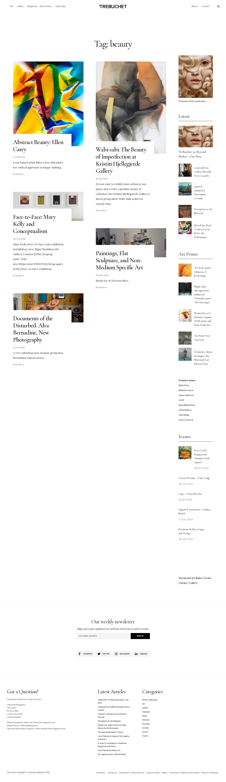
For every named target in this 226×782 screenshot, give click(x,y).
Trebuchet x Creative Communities (184, 773)
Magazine (32, 6)
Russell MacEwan (187, 405)
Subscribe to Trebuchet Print (131, 773)
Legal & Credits (153, 773)
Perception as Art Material (109, 721)
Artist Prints (46, 6)
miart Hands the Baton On (109, 750)
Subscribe (60, 6)
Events (145, 708)
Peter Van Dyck (186, 420)
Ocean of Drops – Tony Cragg (194, 478)
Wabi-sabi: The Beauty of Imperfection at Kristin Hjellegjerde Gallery (121, 160)
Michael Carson (186, 390)
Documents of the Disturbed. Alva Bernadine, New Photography (33, 329)
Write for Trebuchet (209, 773)
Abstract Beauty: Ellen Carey (38, 145)
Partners (145, 720)
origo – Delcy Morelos (190, 493)
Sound (145, 732)
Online (20, 6)
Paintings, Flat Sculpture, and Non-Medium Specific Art (119, 260)
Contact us (112, 773)
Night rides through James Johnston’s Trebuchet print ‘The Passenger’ (202, 294)
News (144, 716)
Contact (206, 6)
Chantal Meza (185, 410)
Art (11, 6)
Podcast (146, 724)
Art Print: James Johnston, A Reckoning (202, 271)
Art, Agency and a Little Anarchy (112, 754)
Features (146, 712)
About (194, 6)
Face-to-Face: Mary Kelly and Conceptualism (34, 224)
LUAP (181, 400)
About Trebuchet (149, 700)
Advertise (100, 773)
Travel (144, 736)
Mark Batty (184, 385)
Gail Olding (184, 415)
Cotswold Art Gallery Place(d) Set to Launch (202, 171)
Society (145, 728)
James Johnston (186, 395)
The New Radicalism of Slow (110, 732)
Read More (18, 174)
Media (164, 773)
